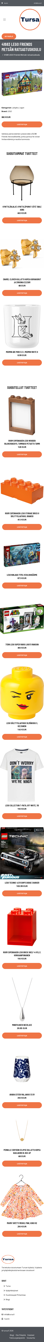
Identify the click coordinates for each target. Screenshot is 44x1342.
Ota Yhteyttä (21, 1335)
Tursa (8, 1286)
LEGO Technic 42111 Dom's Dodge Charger (22, 882)
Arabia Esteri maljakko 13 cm (22, 1094)
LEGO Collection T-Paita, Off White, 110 (22, 805)
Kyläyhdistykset (12, 1290)
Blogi (8, 1299)
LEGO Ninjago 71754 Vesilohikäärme (22, 574)
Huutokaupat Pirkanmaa (16, 1295)
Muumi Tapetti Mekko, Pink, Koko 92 (22, 1223)
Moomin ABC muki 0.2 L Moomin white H (22, 352)
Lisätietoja (22, 124)
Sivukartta (31, 1338)
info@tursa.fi (38, 3)
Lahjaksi (15, 108)
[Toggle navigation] (4, 20)
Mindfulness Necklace (22, 1025)
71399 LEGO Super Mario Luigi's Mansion (22, 644)
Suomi (6, 3)
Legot (21, 108)
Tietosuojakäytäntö (17, 1338)
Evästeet (30, 1335)
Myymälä (9, 36)
